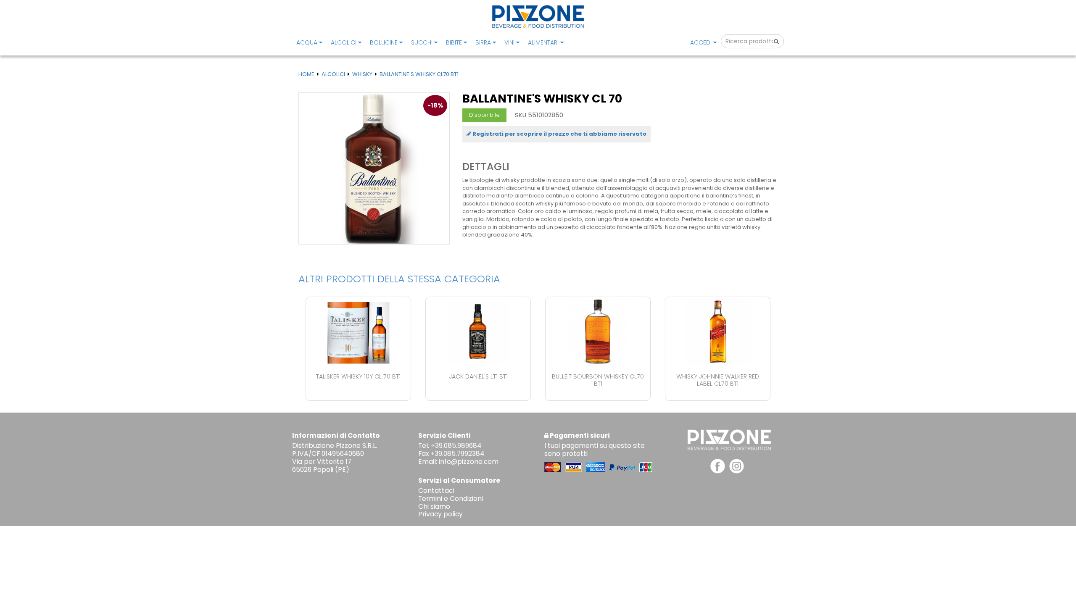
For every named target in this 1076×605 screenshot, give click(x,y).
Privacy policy (440, 514)
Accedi (701, 42)
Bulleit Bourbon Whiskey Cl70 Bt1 (598, 380)
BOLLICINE (384, 42)
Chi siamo (434, 506)
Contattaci (436, 490)
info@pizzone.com (468, 461)
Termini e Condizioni (450, 498)
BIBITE (455, 42)
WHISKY (362, 74)
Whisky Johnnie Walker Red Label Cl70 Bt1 (717, 380)
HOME (306, 74)
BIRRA (484, 42)
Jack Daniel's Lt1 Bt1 (478, 376)
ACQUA (307, 42)
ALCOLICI (344, 42)
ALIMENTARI (544, 42)
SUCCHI (422, 42)
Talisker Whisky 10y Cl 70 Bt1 (358, 376)
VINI (510, 42)
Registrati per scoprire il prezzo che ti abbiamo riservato (558, 134)
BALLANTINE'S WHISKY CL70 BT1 (419, 74)
